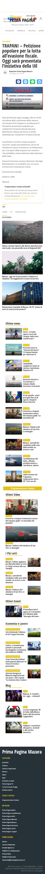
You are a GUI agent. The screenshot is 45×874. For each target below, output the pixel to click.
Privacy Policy (6, 854)
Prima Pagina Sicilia (9, 828)
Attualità (9, 31)
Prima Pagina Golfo (8, 816)
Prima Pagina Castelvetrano (11, 813)
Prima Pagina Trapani (9, 831)
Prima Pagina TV (7, 784)
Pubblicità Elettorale (9, 857)
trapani (4, 212)
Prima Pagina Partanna (10, 825)
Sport (4, 778)
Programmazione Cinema (10, 800)
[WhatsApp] (32, 81)
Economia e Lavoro (8, 781)
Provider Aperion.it (8, 848)
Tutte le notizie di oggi (9, 787)
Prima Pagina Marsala (9, 819)
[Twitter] (25, 81)
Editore (4, 842)
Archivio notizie (7, 790)
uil (11, 212)
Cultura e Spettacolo (9, 769)
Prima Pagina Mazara (9, 822)
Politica (31, 31)
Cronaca (21, 31)
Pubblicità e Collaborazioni (11, 851)
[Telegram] (39, 81)
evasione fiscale (20, 212)
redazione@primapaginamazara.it (13, 860)
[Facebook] (18, 81)
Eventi (4, 775)
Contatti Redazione (8, 845)
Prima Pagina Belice (8, 810)
